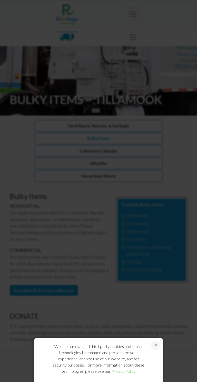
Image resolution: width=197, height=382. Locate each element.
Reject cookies (155, 345)
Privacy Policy (123, 371)
